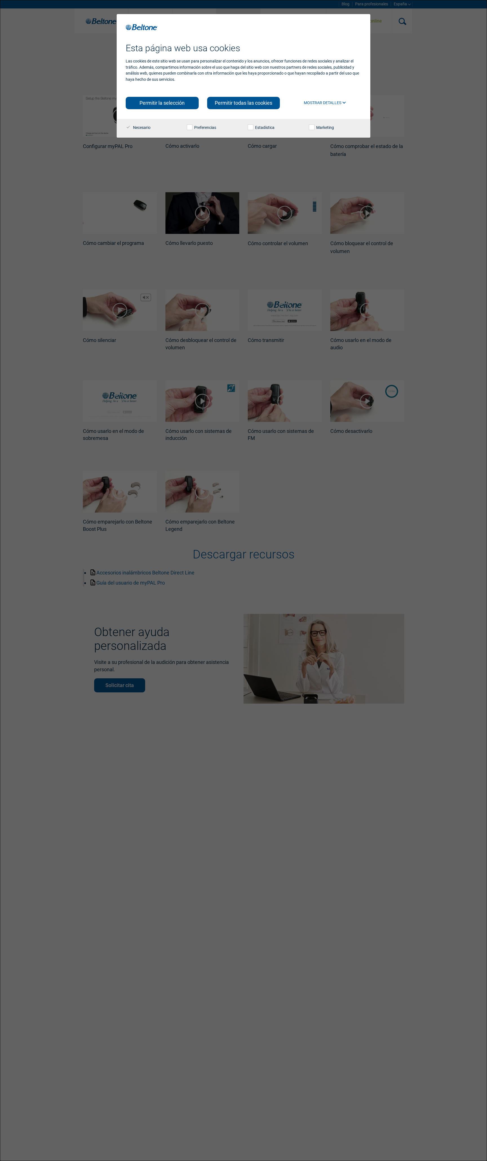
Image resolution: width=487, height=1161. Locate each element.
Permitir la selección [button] (162, 103)
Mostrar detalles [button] (323, 102)
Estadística (264, 127)
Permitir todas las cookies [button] (243, 103)
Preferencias (204, 127)
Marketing (324, 127)
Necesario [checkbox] (141, 127)
